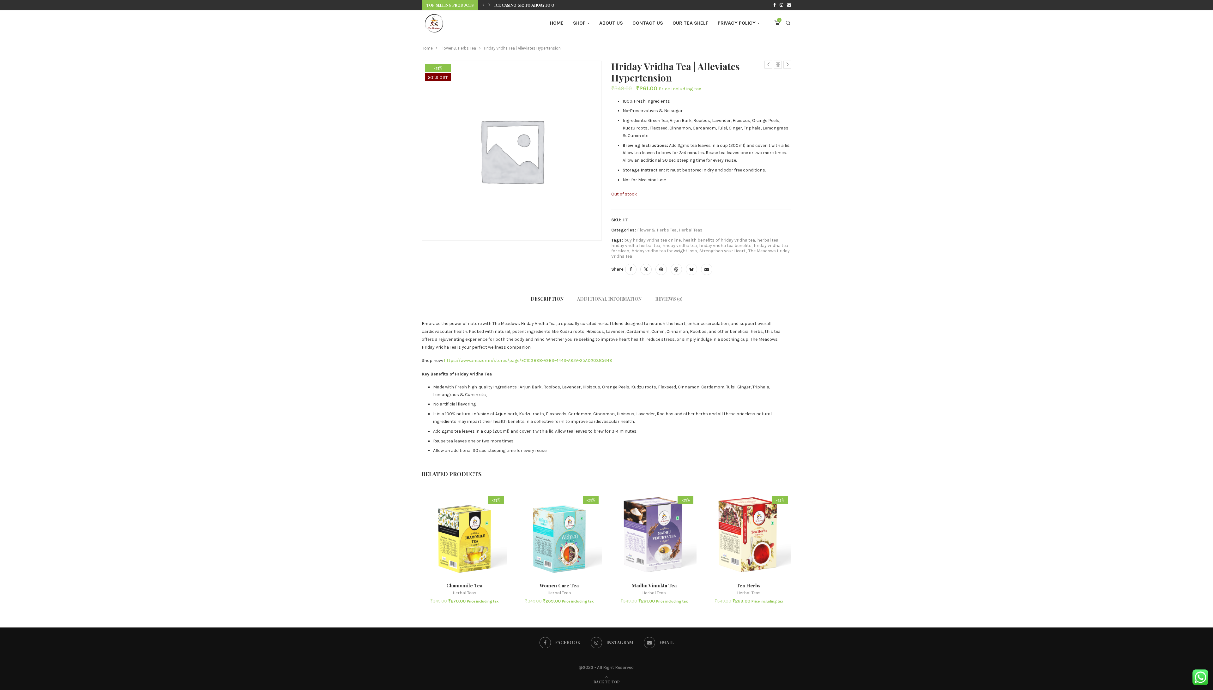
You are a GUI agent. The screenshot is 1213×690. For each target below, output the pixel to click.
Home (557, 23)
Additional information (609, 299)
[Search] (788, 23)
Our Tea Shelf (690, 23)
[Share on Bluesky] (691, 269)
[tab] (547, 298)
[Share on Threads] (676, 269)
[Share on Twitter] (646, 269)
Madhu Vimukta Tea (654, 585)
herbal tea (767, 240)
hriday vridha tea (679, 245)
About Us (611, 23)
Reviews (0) (669, 299)
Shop (579, 23)
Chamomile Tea (464, 585)
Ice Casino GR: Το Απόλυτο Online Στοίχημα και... (547, 5)
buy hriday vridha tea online (652, 240)
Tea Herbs (749, 585)
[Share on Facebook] (631, 269)
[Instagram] (781, 5)
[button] (483, 5)
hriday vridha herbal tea (635, 245)
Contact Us (647, 23)
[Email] (789, 5)
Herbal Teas (691, 230)
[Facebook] (774, 5)
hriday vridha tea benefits (725, 245)
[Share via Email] (706, 269)
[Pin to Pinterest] (661, 269)
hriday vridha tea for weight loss (664, 251)
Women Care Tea (559, 585)
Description (547, 299)
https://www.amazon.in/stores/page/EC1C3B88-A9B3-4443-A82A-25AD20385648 (528, 360)
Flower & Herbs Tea (458, 48)
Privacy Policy (737, 23)
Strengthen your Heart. (722, 251)
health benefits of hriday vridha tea (719, 240)
